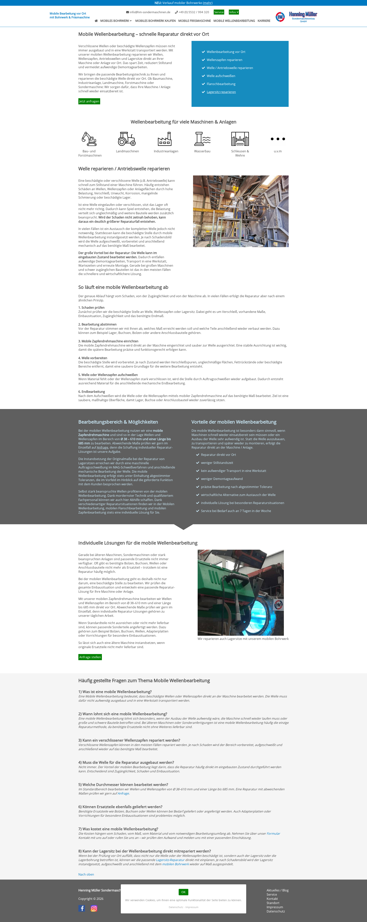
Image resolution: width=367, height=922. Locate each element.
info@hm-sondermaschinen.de (149, 12)
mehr (208, 3)
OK (183, 892)
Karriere (264, 21)
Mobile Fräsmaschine (194, 21)
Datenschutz (276, 911)
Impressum (275, 907)
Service (219, 12)
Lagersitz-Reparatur (170, 860)
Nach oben (86, 874)
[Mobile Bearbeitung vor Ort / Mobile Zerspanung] (96, 21)
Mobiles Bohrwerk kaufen (155, 21)
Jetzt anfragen (89, 101)
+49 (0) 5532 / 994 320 (193, 12)
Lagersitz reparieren (221, 92)
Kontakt (272, 899)
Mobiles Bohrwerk (114, 21)
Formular (273, 833)
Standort (273, 903)
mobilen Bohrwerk (175, 864)
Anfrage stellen (90, 657)
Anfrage (102, 447)
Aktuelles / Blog (278, 890)
